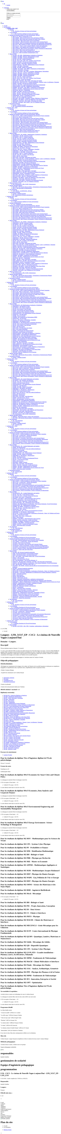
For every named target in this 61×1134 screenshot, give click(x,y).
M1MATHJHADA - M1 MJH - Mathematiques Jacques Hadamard (28, 64)
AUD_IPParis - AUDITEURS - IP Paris (22, 191)
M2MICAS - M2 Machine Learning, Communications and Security (28, 403)
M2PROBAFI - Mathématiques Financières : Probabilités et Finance (28, 592)
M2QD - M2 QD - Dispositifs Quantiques (22, 97)
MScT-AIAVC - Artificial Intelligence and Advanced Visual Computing (29, 481)
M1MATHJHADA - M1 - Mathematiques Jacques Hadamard (26, 452)
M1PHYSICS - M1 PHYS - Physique (21, 148)
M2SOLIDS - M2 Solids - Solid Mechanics (22, 411)
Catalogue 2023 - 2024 (12, 282)
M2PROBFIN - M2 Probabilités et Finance (22, 345)
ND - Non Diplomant (17, 420)
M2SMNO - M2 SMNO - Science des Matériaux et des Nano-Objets (28, 177)
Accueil (5, 25)
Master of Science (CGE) (15, 182)
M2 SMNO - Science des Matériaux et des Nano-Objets (17, 717)
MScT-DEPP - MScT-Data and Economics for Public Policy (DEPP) (28, 39)
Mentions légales (7, 1129)
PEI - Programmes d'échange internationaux (22, 106)
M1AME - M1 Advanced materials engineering (23, 552)
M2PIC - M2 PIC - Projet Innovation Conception (24, 92)
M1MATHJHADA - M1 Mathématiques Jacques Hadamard (26, 313)
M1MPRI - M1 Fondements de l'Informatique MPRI (24, 317)
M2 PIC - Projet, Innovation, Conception (13, 698)
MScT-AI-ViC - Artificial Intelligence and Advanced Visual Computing (29, 434)
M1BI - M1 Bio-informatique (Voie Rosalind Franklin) (25, 553)
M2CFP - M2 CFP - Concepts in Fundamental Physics (25, 458)
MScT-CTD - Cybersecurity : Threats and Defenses (24, 435)
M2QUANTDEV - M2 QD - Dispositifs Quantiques (24, 176)
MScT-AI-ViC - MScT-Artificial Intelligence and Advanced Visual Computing (30, 115)
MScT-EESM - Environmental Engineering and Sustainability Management (30, 439)
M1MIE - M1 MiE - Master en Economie (22, 67)
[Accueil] (2, 1)
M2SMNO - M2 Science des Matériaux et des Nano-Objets (26, 349)
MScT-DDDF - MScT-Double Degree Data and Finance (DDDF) (28, 37)
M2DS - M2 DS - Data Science (19, 156)
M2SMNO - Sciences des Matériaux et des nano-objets (25, 595)
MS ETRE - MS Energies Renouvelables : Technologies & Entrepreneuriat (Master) (32, 418)
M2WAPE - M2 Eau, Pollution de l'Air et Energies (24, 352)
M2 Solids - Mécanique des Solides (12, 725)
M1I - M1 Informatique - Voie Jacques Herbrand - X (24, 499)
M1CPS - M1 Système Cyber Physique (21, 309)
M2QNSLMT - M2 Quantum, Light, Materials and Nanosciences (27, 409)
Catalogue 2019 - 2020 (12, 532)
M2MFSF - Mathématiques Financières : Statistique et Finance (27, 583)
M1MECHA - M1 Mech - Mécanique (21, 144)
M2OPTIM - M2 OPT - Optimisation (21, 90)
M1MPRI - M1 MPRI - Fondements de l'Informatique (25, 146)
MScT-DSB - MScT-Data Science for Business (23, 212)
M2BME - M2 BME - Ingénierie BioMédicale (23, 75)
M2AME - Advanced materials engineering (22, 568)
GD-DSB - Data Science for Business (21, 542)
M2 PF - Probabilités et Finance (11, 741)
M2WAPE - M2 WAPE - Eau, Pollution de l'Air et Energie (26, 270)
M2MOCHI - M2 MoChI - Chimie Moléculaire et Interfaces (26, 254)
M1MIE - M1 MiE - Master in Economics (22, 454)
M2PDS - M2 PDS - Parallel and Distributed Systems (25, 524)
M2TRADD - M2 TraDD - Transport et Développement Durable (27, 180)
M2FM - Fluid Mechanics (18, 576)
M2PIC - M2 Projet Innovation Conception (22, 408)
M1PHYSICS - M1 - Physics (19, 509)
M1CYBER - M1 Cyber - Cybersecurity (22, 497)
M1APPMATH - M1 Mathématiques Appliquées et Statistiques (27, 305)
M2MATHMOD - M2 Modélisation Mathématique (24, 334)
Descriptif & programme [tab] (9, 681)
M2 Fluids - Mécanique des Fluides (12, 746)
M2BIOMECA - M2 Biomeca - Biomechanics (23, 389)
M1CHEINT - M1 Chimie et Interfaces (21, 307)
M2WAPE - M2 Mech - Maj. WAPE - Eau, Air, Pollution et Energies (28, 102)
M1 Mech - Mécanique (9, 699)
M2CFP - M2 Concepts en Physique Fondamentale (24, 324)
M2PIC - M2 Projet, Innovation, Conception (22, 342)
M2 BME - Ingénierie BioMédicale (12, 727)
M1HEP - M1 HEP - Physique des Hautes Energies (24, 62)
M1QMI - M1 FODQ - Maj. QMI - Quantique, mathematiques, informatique (30, 626)
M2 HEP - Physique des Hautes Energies (13, 708)
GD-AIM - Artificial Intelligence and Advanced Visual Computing (28, 540)
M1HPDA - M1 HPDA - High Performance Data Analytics (26, 498)
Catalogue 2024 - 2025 (12, 196)
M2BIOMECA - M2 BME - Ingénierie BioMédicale (24, 152)
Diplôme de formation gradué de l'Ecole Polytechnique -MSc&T (25, 35)
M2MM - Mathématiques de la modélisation (22, 584)
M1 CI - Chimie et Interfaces (10, 734)
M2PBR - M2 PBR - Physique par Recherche (23, 91)
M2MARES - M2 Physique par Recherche (22, 332)
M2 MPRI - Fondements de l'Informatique (13, 723)
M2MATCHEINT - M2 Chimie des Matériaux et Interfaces (26, 333)
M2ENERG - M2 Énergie (18, 395)
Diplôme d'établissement (15, 203)
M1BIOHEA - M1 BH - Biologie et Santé (22, 135)
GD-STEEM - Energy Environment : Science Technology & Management (29, 619)
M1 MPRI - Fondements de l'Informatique (13, 711)
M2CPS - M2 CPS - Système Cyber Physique (23, 154)
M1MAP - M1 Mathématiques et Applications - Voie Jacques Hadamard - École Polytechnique (34, 504)
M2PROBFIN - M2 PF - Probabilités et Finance (23, 95)
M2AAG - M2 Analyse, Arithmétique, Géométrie (24, 319)
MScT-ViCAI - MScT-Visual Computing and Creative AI (26, 51)
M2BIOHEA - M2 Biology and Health (21, 388)
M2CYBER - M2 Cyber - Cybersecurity (22, 516)
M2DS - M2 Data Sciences (18, 393)
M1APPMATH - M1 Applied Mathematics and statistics (25, 379)
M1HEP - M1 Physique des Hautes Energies (22, 310)
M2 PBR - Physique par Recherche (12, 733)
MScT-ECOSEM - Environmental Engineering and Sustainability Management (31, 485)
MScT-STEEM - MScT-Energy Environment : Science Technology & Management (32, 48)
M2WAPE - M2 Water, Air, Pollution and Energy (24, 412)
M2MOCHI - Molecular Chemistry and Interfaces (24, 585)
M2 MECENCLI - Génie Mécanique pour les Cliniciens (17, 718)
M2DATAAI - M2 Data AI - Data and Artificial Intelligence (26, 392)
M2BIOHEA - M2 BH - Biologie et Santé (22, 150)
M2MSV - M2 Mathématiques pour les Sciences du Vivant (26, 340)
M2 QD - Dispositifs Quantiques (11, 747)
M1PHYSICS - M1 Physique (19, 318)
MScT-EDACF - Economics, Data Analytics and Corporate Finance (28, 438)
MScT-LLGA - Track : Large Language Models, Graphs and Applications (29, 45)
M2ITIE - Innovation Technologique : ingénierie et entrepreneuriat (28, 579)
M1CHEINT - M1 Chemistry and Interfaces (22, 380)
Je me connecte (10, 10)
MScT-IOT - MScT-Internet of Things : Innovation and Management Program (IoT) (32, 44)
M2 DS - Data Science (9, 700)
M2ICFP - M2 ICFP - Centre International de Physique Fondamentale (28, 84)
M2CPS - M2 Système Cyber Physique (21, 325)
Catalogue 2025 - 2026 (12, 107)
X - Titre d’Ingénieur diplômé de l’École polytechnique (25, 33)
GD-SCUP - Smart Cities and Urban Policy (22, 549)
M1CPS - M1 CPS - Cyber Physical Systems (23, 381)
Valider (8, 17)
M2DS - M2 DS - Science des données (21, 79)
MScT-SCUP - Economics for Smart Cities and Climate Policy (27, 489)
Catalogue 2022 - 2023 (12, 358)
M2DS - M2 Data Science (18, 326)
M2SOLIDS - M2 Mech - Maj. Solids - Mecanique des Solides (27, 101)
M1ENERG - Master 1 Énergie (19, 451)
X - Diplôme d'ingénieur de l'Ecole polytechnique (24, 537)
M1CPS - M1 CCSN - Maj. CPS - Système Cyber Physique (26, 60)
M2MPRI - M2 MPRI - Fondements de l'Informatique (25, 166)
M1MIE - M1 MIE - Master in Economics (22, 387)
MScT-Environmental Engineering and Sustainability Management (19, 713)
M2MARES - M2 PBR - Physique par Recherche (24, 162)
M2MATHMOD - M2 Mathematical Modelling (23, 400)
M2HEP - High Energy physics (19, 577)
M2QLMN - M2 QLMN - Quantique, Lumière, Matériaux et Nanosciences (30, 174)
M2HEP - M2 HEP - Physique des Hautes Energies (24, 83)
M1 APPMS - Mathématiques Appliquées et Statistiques (17, 742)
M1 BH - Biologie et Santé (10, 731)
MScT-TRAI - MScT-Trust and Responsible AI (23, 50)
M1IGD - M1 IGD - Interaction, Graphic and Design (24, 501)
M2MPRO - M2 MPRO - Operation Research (23, 522)
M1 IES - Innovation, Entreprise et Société (14, 739)
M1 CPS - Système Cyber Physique (12, 737)
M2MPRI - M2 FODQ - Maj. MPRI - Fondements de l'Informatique (28, 87)
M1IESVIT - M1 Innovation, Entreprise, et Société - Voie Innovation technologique (32, 561)
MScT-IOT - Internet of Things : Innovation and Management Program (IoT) (30, 442)
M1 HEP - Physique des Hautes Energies (13, 745)
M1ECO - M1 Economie (18, 450)
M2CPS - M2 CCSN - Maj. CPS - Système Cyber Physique (26, 78)
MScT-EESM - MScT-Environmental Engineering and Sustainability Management (31, 43)
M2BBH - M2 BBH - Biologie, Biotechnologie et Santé (25, 74)
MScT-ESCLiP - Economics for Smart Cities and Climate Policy (27, 440)
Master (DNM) (13, 54)
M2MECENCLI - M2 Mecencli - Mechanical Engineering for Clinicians (29, 401)
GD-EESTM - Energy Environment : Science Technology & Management (29, 545)
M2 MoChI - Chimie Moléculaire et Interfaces (14, 714)
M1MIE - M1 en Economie (18, 315)
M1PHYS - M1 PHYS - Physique (20, 70)
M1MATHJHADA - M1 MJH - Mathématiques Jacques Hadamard (28, 142)
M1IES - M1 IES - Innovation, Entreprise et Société (24, 63)
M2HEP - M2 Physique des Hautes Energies (22, 330)
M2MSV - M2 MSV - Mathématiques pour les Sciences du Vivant (28, 88)
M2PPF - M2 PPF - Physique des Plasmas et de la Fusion (25, 94)
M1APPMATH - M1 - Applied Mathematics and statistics (26, 446)
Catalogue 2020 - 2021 (12, 473)
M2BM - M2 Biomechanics (19, 456)
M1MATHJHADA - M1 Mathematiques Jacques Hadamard (26, 384)
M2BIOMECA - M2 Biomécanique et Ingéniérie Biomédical (26, 322)
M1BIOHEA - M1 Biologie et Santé (21, 306)
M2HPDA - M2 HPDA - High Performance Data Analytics (26, 518)
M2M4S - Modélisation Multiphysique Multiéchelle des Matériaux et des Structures (32, 580)
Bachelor (12, 29)
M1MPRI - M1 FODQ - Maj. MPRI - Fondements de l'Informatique (28, 68)
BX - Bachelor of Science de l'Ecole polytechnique (24, 31)
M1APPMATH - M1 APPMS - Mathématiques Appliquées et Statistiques (29, 134)
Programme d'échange (15, 103)
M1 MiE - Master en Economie (11, 715)
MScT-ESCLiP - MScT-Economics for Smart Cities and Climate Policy (29, 125)
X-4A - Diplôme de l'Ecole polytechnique (22, 204)
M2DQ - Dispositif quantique (19, 573)
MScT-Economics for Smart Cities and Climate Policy (16, 707)
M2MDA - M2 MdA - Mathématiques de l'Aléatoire (24, 466)
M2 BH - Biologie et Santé (10, 749)
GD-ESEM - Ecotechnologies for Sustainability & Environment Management (30, 546)
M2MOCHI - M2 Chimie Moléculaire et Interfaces (24, 337)
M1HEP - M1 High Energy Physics (20, 383)
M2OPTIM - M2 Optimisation (19, 341)
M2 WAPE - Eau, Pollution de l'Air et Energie (14, 743)
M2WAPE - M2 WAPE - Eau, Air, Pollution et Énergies (25, 181)
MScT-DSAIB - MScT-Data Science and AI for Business (25, 40)
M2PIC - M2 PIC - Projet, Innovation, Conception (24, 170)
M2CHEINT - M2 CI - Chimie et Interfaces (22, 153)
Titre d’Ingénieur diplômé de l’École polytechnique (16, 726)
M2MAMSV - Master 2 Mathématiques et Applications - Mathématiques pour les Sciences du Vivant (36, 581)
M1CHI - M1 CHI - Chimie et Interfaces (22, 59)
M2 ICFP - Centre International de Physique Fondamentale (17, 706)
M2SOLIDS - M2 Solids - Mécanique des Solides (24, 178)
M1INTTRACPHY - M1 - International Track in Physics (25, 502)
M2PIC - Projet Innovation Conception (21, 469)
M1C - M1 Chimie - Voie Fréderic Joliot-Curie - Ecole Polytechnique (28, 556)
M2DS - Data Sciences (17, 461)
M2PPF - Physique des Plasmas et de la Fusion (23, 591)
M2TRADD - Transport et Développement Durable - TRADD (27, 596)
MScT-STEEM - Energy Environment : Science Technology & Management (30, 443)
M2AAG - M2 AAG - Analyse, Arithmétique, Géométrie (25, 72)
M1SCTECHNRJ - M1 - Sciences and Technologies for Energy (27, 510)
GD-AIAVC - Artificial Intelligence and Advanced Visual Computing (28, 610)
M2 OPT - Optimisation (9, 702)
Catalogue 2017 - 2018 (12, 620)
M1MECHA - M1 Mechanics (19, 385)
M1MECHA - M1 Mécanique (19, 314)
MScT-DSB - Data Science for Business (21, 436)
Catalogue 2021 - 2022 (12, 426)
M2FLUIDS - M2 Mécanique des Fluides (22, 328)
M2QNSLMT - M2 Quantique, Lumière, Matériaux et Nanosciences (28, 346)
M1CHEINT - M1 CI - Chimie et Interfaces (22, 137)
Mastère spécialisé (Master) (16, 185)
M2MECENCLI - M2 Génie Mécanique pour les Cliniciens (26, 336)
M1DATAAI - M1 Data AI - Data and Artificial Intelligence (26, 448)
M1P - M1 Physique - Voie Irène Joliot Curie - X (23, 508)
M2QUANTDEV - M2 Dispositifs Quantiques (23, 348)
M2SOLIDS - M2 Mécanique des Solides (22, 350)
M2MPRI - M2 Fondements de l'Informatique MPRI (24, 338)
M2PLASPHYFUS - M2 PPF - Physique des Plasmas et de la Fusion (28, 172)
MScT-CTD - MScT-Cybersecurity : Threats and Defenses (26, 291)
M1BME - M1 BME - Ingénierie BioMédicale (23, 58)
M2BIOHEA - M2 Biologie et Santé (21, 321)
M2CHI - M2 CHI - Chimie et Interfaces (22, 76)
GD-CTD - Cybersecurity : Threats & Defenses (23, 611)
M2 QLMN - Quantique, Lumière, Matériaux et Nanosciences (18, 710)
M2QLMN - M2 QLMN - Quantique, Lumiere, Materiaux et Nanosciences (30, 98)
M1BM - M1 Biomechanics (19, 447)
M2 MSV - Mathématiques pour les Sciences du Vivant (17, 730)
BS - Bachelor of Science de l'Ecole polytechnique (24, 285)
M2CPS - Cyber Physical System (20, 459)
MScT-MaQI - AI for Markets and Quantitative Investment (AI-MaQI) (29, 47)
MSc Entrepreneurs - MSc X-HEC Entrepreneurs (24, 184)
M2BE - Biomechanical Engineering (21, 569)
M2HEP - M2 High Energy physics (20, 397)
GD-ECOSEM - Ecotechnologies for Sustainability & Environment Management (31, 614)
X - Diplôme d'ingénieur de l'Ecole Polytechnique (24, 623)
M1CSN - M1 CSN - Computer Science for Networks (25, 495)
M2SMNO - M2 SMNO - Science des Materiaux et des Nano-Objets (28, 99)
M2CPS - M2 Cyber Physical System (21, 391)
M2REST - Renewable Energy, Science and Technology (25, 416)
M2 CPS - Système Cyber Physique (12, 738)
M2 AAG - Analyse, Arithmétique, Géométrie (14, 719)
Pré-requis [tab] (6, 679)
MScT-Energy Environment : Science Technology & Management (19, 704)
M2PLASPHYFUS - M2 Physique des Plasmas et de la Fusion (27, 344)
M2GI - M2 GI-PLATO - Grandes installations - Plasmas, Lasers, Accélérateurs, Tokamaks (33, 158)
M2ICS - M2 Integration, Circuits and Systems (23, 399)
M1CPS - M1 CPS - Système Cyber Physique (23, 138)
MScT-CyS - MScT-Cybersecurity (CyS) (22, 36)
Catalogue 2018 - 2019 (12, 602)
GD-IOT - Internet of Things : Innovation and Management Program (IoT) (29, 548)
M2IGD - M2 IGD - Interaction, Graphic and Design (24, 465)
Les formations (7, 27)
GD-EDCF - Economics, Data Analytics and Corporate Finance (27, 544)
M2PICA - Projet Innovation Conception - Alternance (25, 589)
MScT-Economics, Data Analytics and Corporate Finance (17, 735)
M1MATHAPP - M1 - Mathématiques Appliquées (24, 505)
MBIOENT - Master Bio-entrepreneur (21, 598)
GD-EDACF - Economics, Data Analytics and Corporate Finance (27, 615)
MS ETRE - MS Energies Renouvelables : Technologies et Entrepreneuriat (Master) (32, 187)
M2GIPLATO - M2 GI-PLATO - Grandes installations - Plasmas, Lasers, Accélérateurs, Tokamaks (35, 82)
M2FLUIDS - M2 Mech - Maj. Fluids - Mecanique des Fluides (27, 80)
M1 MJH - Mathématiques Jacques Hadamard (14, 703)
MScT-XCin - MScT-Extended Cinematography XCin (25, 52)
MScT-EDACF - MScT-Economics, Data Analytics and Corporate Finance (30, 41)
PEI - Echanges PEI (17, 424)
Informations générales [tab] (9, 677)
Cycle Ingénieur (13, 32)
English (8, 5)
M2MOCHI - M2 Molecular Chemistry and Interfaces (25, 404)
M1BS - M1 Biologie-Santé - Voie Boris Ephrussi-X (24, 555)
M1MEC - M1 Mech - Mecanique (20, 66)
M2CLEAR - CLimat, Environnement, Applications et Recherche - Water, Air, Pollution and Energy (36, 513)
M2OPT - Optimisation (17, 587)
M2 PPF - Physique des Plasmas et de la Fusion (15, 729)
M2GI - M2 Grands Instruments (19, 329)
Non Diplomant (13, 189)
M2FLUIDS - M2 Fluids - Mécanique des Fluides (24, 157)
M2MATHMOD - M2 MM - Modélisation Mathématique (25, 86)
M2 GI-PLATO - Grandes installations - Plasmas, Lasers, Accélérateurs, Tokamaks (23, 722)
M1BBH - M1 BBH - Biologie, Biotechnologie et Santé (25, 56)
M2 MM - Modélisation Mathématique (13, 696)
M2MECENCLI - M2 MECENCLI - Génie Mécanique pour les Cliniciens (30, 165)
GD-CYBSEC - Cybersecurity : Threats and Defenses (25, 541)
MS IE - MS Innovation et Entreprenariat (22, 188)
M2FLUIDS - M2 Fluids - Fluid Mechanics (22, 396)
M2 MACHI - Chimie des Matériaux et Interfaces (15, 695)
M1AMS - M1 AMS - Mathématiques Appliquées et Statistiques (27, 55)
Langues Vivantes (8, 755)
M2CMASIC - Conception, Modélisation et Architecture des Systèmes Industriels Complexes (34, 572)
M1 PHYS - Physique (9, 721)
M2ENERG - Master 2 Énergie (19, 462)
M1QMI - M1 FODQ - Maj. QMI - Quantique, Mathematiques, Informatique (30, 71)
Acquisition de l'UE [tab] (8, 680)
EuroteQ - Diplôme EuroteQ (19, 105)
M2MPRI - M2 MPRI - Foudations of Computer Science (25, 521)
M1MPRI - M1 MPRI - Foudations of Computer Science (25, 506)
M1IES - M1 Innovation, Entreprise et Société (23, 311)
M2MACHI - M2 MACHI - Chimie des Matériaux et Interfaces (27, 248)
